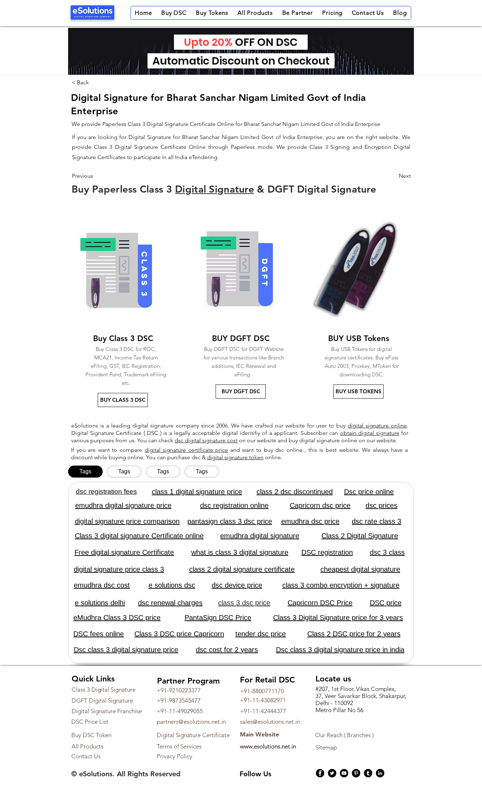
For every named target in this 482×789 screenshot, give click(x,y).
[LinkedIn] (380, 773)
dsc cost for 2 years (227, 650)
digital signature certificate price (186, 450)
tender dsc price (260, 634)
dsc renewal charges (170, 603)
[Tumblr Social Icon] (368, 773)
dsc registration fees (106, 491)
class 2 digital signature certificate (242, 569)
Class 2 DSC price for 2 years (353, 634)
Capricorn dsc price (320, 505)
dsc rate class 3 (376, 521)
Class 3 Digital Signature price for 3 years (338, 617)
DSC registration (327, 552)
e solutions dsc (172, 585)
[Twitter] (332, 773)
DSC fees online (98, 634)
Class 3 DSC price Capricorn (179, 634)
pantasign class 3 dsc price (229, 521)
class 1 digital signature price (197, 492)
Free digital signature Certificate (124, 552)
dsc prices (381, 505)
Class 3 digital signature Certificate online (139, 536)
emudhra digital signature (259, 536)
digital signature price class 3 (119, 569)
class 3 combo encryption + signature (340, 585)
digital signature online (377, 425)
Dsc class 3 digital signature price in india (340, 650)
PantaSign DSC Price (218, 617)
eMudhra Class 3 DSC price (117, 617)
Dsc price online (369, 492)
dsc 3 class (387, 552)
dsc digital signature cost (206, 440)
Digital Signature (214, 189)
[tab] (85, 472)
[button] (174, 12)
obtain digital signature (369, 433)
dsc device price (237, 585)
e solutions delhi (100, 603)
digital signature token (235, 457)
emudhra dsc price (310, 521)
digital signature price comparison (127, 521)
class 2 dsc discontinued (295, 492)
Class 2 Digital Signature (359, 536)
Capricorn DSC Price (320, 603)
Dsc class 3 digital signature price (126, 650)
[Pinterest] (356, 773)
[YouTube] (344, 773)
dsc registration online (234, 505)
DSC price (386, 603)
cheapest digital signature (360, 569)
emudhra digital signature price (123, 505)
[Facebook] (320, 773)
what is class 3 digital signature (239, 552)
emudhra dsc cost (102, 585)
